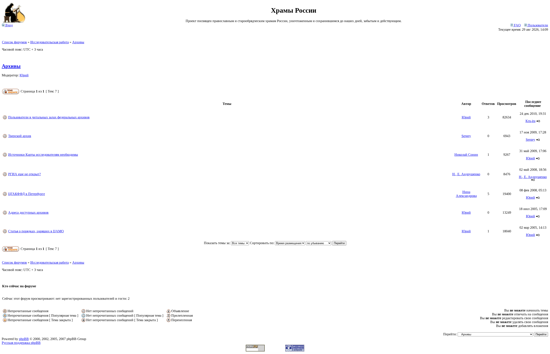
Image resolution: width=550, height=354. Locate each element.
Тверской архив (19, 136)
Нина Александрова (466, 194)
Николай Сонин (466, 154)
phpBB (24, 339)
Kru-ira (530, 121)
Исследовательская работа (49, 42)
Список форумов (14, 42)
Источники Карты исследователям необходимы (43, 154)
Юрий (24, 75)
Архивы (78, 42)
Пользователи (537, 25)
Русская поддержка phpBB (21, 343)
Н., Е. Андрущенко (466, 174)
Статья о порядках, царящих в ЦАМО (36, 231)
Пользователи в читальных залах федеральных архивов (49, 117)
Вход (9, 25)
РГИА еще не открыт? (24, 174)
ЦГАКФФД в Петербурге (26, 194)
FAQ (517, 25)
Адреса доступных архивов (28, 212)
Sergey (466, 136)
